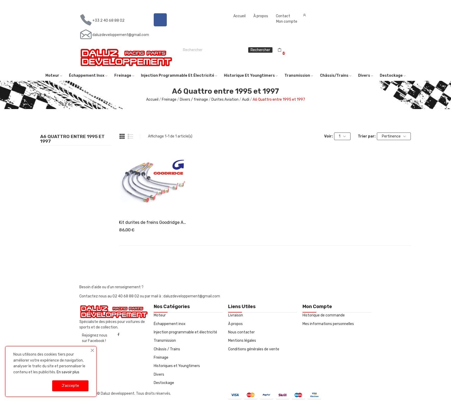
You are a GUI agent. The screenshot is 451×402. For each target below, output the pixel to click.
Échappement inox (170, 324)
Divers (159, 374)
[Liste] (130, 136)
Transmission (165, 340)
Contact (283, 16)
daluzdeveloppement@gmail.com (120, 35)
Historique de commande (323, 315)
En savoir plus (68, 372)
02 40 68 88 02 (126, 296)
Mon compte (286, 21)
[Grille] (122, 136)
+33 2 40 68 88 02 (108, 20)
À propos (260, 16)
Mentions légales (242, 340)
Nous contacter (241, 332)
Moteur (160, 315)
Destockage (164, 383)
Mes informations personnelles (328, 324)
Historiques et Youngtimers (177, 366)
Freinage (161, 357)
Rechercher (260, 50)
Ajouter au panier (154, 206)
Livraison (235, 315)
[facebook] (118, 335)
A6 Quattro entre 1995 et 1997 (72, 139)
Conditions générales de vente (253, 349)
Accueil (239, 16)
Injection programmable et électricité (185, 332)
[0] (279, 50)
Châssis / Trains (167, 349)
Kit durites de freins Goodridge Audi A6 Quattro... (153, 222)
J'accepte (70, 385)
